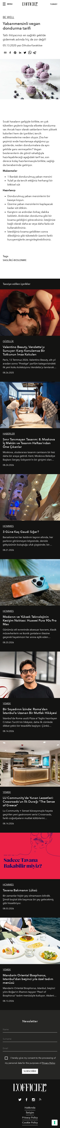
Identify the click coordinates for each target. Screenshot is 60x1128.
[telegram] (34, 53)
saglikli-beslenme (14, 260)
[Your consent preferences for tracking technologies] (55, 1123)
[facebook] (10, 53)
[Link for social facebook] (26, 1100)
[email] (5, 53)
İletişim (30, 1112)
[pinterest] (15, 53)
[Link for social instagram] (33, 1100)
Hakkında (30, 1107)
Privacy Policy (48, 1063)
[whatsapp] (29, 53)
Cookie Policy (30, 1122)
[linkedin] (20, 53)
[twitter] (24, 53)
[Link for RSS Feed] (40, 1100)
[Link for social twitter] (19, 1100)
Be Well (8, 17)
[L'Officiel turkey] (30, 4)
